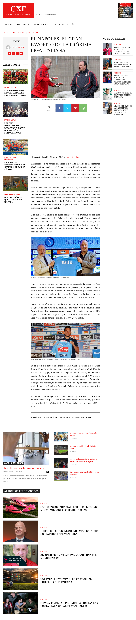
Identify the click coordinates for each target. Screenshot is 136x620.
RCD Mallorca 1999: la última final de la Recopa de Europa (15, 93)
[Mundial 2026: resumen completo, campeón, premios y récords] (15, 146)
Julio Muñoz (18, 47)
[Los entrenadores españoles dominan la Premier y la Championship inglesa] (61, 463)
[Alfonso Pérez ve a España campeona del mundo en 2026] (20, 555)
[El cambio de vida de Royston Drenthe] (26, 448)
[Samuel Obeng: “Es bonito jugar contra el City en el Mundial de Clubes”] (107, 49)
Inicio (6, 33)
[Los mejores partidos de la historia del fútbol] (61, 450)
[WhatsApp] (83, 108)
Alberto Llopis (73, 157)
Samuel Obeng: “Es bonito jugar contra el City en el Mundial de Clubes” (122, 50)
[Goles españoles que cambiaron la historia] (15, 183)
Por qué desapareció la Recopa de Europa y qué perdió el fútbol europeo (14, 128)
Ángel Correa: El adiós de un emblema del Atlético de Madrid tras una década (122, 80)
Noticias (33, 33)
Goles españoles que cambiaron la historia (14, 199)
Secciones (19, 33)
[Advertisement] (65, 135)
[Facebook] (9, 53)
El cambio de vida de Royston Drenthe (23, 468)
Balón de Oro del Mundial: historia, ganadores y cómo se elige (125, 12)
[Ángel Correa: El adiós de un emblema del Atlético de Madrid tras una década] (107, 77)
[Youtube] (21, 53)
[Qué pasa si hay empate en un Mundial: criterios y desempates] (20, 579)
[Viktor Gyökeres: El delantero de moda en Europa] (107, 94)
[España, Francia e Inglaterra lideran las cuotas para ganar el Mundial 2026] (20, 603)
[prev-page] (104, 120)
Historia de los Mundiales (10, 158)
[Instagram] (13, 53)
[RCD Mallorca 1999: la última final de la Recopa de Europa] (15, 76)
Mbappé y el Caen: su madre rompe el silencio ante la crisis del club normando (123, 110)
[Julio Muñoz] (9, 47)
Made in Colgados (124, 4)
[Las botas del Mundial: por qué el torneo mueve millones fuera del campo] (20, 507)
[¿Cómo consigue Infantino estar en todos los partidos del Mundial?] (20, 531)
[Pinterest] (75, 108)
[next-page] (108, 120)
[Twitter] (17, 53)
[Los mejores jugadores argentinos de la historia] (61, 436)
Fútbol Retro (10, 87)
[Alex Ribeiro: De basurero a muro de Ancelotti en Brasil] (107, 64)
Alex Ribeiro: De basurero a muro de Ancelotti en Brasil (123, 65)
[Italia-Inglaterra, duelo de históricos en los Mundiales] (61, 476)
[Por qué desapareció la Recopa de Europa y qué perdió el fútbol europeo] (15, 109)
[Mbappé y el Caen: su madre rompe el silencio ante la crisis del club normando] (107, 108)
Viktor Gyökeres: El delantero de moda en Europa (123, 95)
